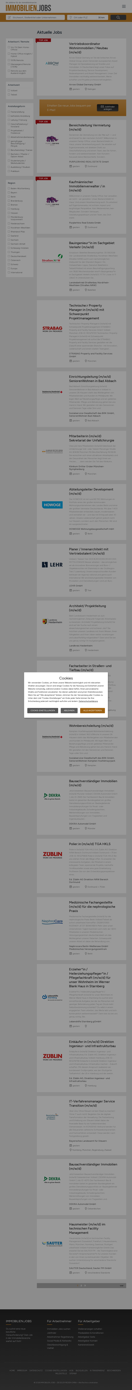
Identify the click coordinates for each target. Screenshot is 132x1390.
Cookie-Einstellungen (43, 710)
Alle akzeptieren (92, 710)
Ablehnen (69, 710)
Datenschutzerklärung (88, 701)
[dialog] (66, 695)
